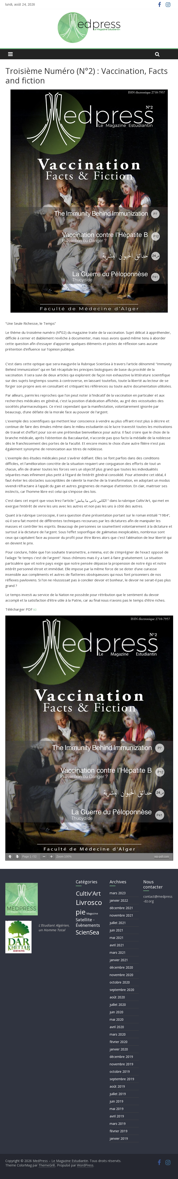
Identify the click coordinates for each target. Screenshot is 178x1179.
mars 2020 (118, 1034)
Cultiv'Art (88, 893)
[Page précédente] (9, 856)
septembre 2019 (122, 1079)
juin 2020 (116, 1012)
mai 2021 (117, 937)
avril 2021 (117, 945)
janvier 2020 (119, 1049)
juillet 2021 (118, 923)
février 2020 (118, 1042)
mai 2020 (117, 1019)
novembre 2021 (121, 915)
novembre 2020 (121, 975)
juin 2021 (116, 930)
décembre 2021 (121, 908)
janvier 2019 (119, 1138)
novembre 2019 (121, 1064)
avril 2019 (117, 1116)
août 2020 (117, 997)
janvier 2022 (119, 900)
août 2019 (117, 1086)
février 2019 (118, 1131)
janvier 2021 (119, 960)
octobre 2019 (120, 1071)
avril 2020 (117, 1027)
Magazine (92, 913)
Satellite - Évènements (88, 922)
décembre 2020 (121, 967)
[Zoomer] (51, 856)
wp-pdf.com (161, 856)
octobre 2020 (120, 982)
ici (34, 609)
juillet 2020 (118, 1004)
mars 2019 (118, 1123)
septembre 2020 (122, 989)
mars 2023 (118, 893)
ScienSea (87, 932)
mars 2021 (118, 952)
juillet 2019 (118, 1094)
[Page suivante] (17, 856)
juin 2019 (116, 1101)
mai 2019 (117, 1108)
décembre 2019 (121, 1056)
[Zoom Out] (44, 856)
